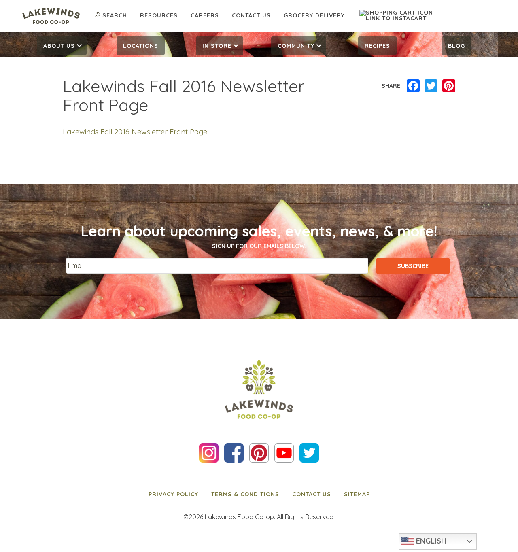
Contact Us (251, 15)
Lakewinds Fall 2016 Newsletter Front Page (135, 131)
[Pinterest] (448, 86)
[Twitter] (431, 86)
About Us (59, 45)
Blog (456, 45)
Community (296, 45)
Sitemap (357, 494)
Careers (205, 15)
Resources (159, 15)
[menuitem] (61, 45)
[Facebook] (413, 86)
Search (114, 15)
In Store (216, 45)
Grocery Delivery (314, 15)
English (430, 541)
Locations (140, 45)
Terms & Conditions (245, 494)
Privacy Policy (173, 494)
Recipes (377, 45)
